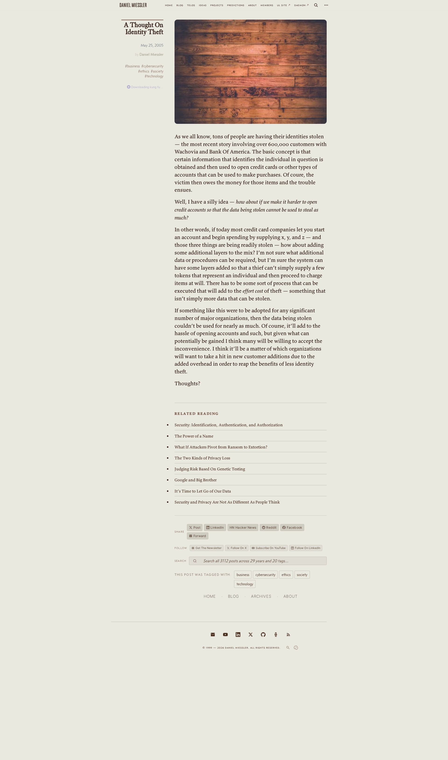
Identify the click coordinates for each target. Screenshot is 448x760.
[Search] (316, 5)
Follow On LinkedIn (307, 548)
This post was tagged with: (203, 575)
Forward (199, 536)
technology (245, 584)
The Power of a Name (194, 436)
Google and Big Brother (196, 479)
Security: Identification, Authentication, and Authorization (229, 424)
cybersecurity (265, 574)
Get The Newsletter (208, 548)
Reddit (271, 527)
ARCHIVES (261, 596)
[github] (263, 634)
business (243, 574)
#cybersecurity (152, 66)
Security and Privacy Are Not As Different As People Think (227, 502)
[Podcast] (276, 634)
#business (132, 66)
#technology (154, 76)
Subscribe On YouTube (271, 548)
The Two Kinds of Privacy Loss (202, 458)
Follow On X (239, 548)
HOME (210, 596)
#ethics (143, 71)
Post (196, 527)
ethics (286, 574)
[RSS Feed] (288, 634)
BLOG (233, 596)
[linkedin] (238, 634)
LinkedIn (217, 527)
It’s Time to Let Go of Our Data (203, 491)
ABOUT (291, 596)
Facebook (294, 527)
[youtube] (225, 634)
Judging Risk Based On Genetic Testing (210, 469)
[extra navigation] (326, 5)
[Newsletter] (213, 634)
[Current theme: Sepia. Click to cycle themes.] (296, 647)
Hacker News (243, 527)
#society (157, 71)
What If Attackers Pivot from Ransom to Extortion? (221, 447)
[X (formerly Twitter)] (250, 634)
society (302, 574)
